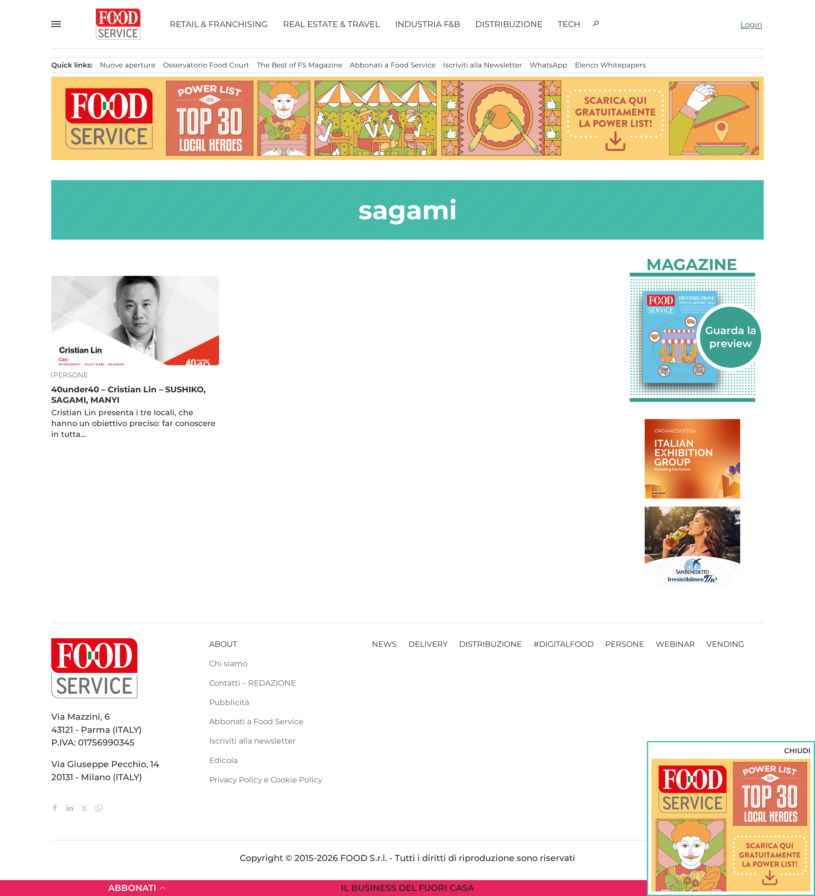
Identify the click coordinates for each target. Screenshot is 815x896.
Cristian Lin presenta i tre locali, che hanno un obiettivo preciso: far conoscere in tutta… (133, 423)
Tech (569, 24)
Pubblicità (229, 702)
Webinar (675, 644)
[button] (59, 24)
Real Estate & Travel (331, 24)
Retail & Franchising (219, 24)
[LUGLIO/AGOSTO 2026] (692, 337)
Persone (70, 375)
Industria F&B (427, 24)
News (384, 644)
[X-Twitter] (85, 807)
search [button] (595, 23)
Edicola (223, 760)
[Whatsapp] (99, 807)
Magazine (691, 265)
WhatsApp (548, 65)
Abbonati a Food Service (393, 65)
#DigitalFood (564, 644)
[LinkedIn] (71, 807)
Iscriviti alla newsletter (252, 741)
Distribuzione (508, 24)
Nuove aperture (127, 65)
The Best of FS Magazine (299, 65)
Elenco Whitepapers (610, 65)
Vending (725, 644)
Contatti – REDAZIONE (252, 683)
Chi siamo (228, 663)
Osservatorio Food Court (206, 65)
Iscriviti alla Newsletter (482, 65)
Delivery (428, 644)
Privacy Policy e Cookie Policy (265, 779)
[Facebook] (56, 807)
